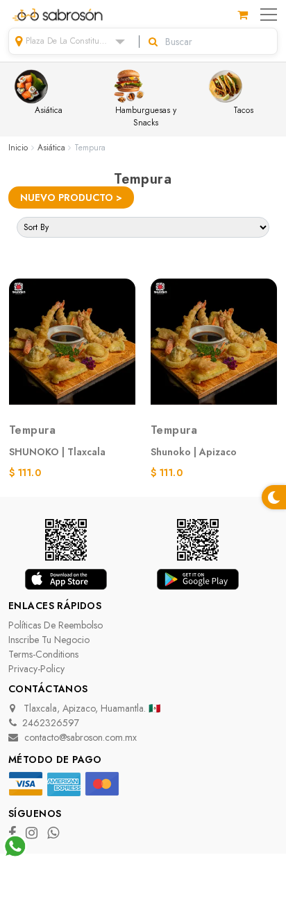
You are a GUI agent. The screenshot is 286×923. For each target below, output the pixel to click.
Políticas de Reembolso (55, 625)
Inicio (18, 147)
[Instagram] (33, 834)
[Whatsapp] (54, 834)
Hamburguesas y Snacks (145, 116)
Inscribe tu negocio (49, 640)
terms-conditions (43, 654)
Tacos (243, 110)
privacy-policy (36, 669)
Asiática (48, 110)
